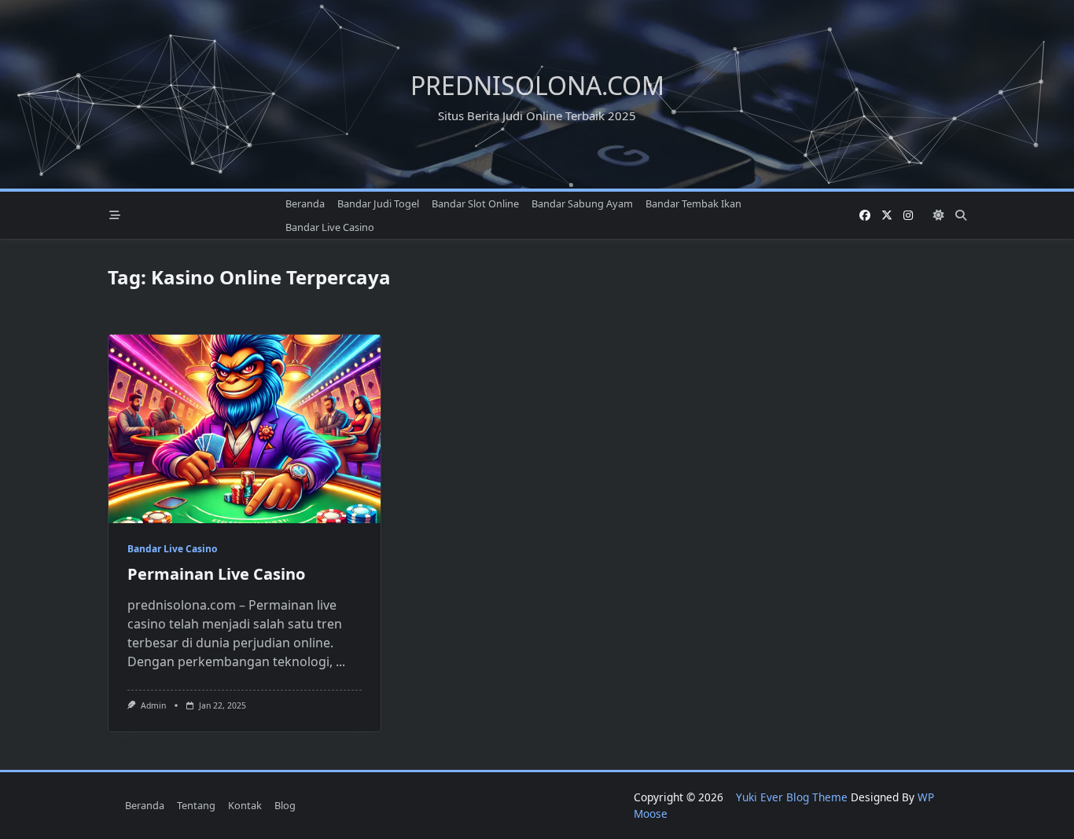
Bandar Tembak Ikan (693, 203)
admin (153, 705)
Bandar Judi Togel (378, 203)
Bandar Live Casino (329, 227)
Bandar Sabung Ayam (582, 203)
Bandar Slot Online (475, 203)
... (340, 661)
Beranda (305, 203)
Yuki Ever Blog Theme (792, 797)
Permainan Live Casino (216, 573)
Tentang (196, 805)
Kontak (245, 805)
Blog (285, 805)
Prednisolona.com (537, 85)
